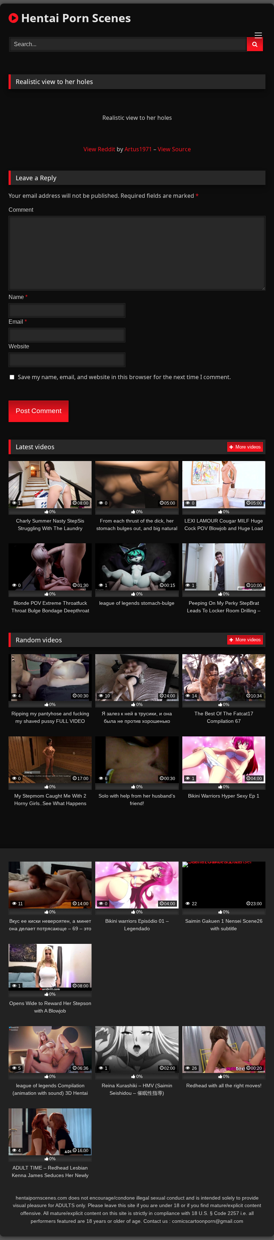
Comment (21, 210)
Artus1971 (138, 149)
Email (18, 322)
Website (19, 346)
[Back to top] (252, 1219)
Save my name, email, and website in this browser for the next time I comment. (124, 377)
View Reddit (99, 149)
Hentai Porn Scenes (74, 17)
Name (18, 297)
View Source (174, 149)
